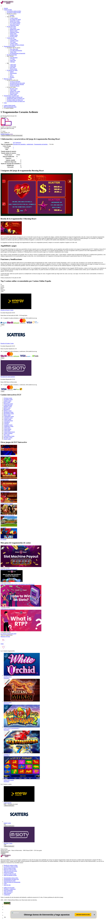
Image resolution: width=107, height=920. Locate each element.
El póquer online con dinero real (15, 100)
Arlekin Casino (7, 401)
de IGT (12, 76)
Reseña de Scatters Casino (7, 343)
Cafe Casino (13, 90)
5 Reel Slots (13, 66)
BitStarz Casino (8, 410)
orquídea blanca (8, 676)
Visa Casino (13, 28)
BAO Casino (7, 402)
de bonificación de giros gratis (17, 83)
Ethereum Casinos (14, 32)
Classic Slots (13, 52)
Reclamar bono (4, 852)
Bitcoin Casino (13, 30)
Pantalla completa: (5, 134)
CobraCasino (7, 427)
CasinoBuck (7, 422)
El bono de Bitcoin (14, 85)
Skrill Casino (13, 33)
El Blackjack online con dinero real (15, 98)
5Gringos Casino (8, 398)
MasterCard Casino (15, 29)
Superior (3, 853)
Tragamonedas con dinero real (11, 95)
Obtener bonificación (9, 805)
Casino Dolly (7, 430)
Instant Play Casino (15, 21)
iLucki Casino (7, 439)
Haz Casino (7, 434)
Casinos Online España (9, 105)
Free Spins (12, 67)
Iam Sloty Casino (8, 437)
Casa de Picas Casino (9, 436)
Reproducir (6, 678)
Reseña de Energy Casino (7, 310)
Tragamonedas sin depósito (41, 144)
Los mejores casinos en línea (14, 11)
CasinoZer (6, 423)
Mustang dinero (8, 702)
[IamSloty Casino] (16, 375)
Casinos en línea (8, 9)
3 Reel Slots (13, 64)
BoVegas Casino (14, 93)
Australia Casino (14, 40)
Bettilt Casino (7, 408)
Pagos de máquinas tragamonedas (9, 569)
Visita (2, 324)
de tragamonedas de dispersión (17, 53)
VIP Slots (12, 61)
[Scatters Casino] (16, 342)
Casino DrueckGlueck (9, 432)
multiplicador (30, 144)
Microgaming (13, 73)
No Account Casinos (15, 22)
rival (11, 74)
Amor (2, 643)
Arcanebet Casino (8, 399)
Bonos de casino (8, 78)
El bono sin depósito (15, 81)
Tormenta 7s (7, 754)
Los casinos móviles (15, 23)
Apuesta (6, 8)
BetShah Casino (8, 406)
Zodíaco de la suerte (9, 780)
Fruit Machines (13, 57)
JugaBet (12, 15)
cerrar (11, 134)
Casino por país (11, 37)
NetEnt (12, 71)
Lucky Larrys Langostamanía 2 (11, 728)
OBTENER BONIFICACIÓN (83, 914)
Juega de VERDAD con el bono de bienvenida (11, 135)
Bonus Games (13, 69)
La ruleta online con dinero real (14, 97)
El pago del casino (11, 26)
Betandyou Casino (8, 403)
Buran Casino (7, 415)
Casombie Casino (8, 425)
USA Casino (13, 39)
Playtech (12, 77)
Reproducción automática (19, 144)
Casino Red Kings (8, 420)
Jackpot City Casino (15, 91)
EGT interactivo (17, 142)
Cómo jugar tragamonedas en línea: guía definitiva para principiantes (17, 584)
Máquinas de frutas (5, 636)
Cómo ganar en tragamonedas (8, 609)
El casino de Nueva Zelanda (17, 45)
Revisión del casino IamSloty (8, 376)
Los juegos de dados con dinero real (16, 101)
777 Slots (12, 59)
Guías (5, 102)
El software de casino (12, 70)
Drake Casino (13, 94)
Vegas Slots (13, 60)
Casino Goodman (8, 433)
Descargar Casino (14, 25)
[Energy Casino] (16, 308)
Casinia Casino (7, 419)
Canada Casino (14, 43)
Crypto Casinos (14, 18)
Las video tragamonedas (16, 50)
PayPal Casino (13, 36)
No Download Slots (12, 54)
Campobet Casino (8, 417)
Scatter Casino (7, 823)
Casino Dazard (7, 429)
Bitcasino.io (7, 409)
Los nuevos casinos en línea (14, 12)
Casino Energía (7, 802)
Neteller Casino (14, 35)
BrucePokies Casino (9, 413)
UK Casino (13, 42)
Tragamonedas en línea (9, 46)
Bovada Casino (14, 88)
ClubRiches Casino (8, 426)
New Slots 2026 (14, 49)
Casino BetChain (8, 405)
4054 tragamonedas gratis (10, 106)
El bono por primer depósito (17, 84)
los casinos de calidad (15, 19)
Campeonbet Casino (9, 416)
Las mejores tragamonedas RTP (8, 633)
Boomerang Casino (8, 412)
